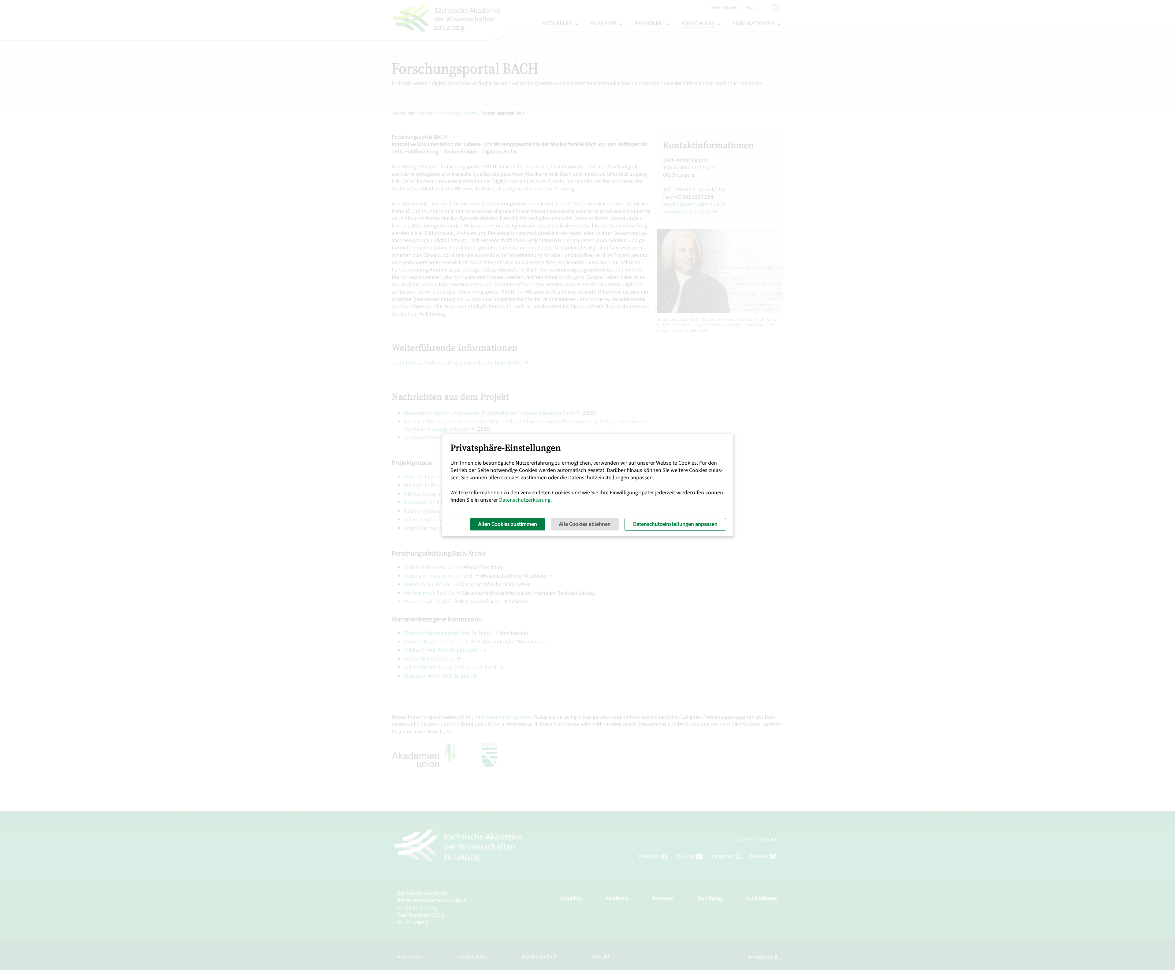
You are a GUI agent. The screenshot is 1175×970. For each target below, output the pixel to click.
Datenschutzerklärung (524, 500)
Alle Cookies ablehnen (585, 524)
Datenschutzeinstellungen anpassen (675, 524)
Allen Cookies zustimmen (507, 524)
